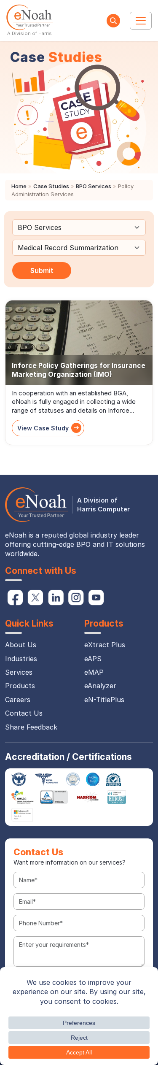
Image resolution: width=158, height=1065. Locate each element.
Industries (21, 658)
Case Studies (51, 186)
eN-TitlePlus (104, 699)
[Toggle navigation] (141, 21)
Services (18, 672)
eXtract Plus (104, 645)
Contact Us (24, 713)
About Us (20, 645)
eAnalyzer (100, 685)
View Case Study (43, 428)
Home (19, 186)
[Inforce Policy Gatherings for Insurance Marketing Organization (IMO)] (79, 342)
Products (20, 685)
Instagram (76, 597)
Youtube (96, 597)
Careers (17, 699)
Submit (42, 270)
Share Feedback (31, 727)
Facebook (15, 597)
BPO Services (93, 186)
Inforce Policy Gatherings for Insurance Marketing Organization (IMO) (78, 369)
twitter (35, 597)
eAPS (93, 658)
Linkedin (56, 597)
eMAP (94, 672)
